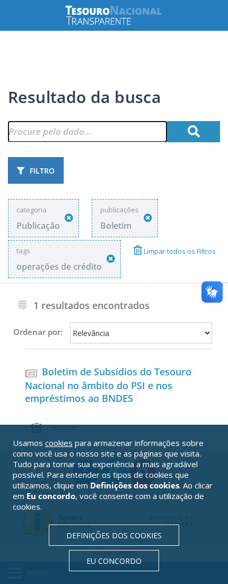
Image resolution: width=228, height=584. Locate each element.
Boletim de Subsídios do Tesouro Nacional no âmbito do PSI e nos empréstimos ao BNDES (108, 385)
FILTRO (42, 171)
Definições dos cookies (114, 535)
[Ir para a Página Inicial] (122, 15)
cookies (59, 442)
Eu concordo (114, 561)
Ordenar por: (38, 332)
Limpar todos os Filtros (179, 251)
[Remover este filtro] (69, 218)
